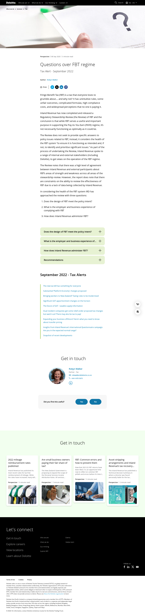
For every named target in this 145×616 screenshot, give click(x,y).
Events (68, 537)
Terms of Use (10, 580)
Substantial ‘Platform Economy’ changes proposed (64, 291)
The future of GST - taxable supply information (63, 306)
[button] (119, 2)
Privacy (29, 580)
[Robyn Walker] (57, 376)
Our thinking (50, 3)
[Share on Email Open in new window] (52, 87)
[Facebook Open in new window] (124, 567)
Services (19, 9)
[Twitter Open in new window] (132, 567)
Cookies (21, 580)
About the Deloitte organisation (54, 594)
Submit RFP (44, 551)
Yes (81, 402)
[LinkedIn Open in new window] (128, 567)
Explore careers (15, 544)
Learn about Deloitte (18, 556)
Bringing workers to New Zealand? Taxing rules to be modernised (71, 296)
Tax (26, 9)
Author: (43, 80)
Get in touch (13, 538)
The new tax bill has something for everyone (62, 286)
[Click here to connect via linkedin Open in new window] (70, 383)
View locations (14, 550)
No (95, 402)
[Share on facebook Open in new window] (66, 87)
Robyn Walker (52, 80)
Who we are (23, 3)
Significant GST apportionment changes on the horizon (66, 301)
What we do (36, 3)
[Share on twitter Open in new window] (57, 87)
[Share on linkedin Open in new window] (61, 87)
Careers (62, 3)
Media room (70, 542)
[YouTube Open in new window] (137, 567)
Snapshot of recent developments (57, 335)
